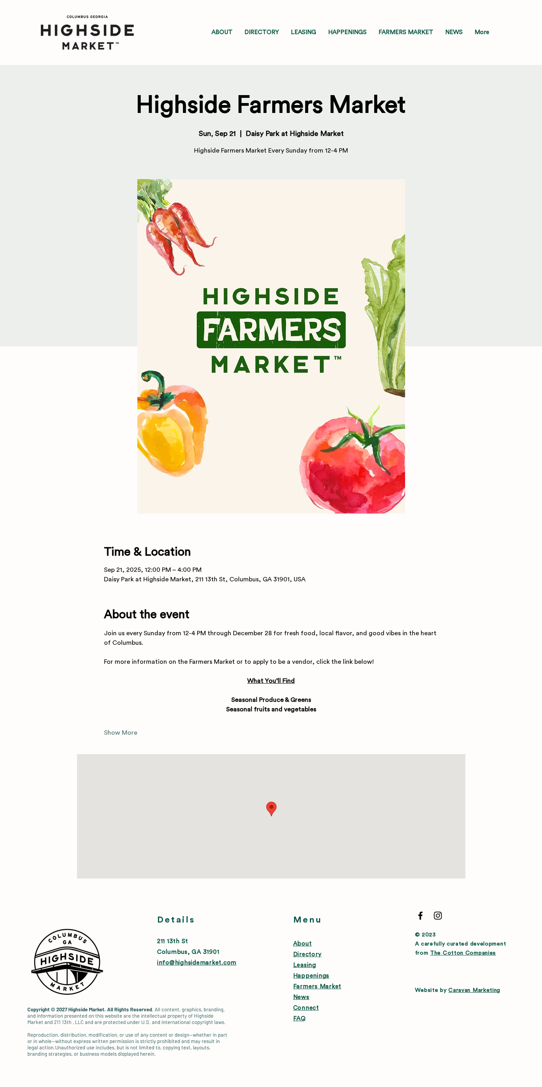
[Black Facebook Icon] (420, 915)
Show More (120, 733)
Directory (307, 954)
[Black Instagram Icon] (437, 915)
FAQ (299, 1019)
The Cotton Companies (463, 953)
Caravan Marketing (474, 990)
